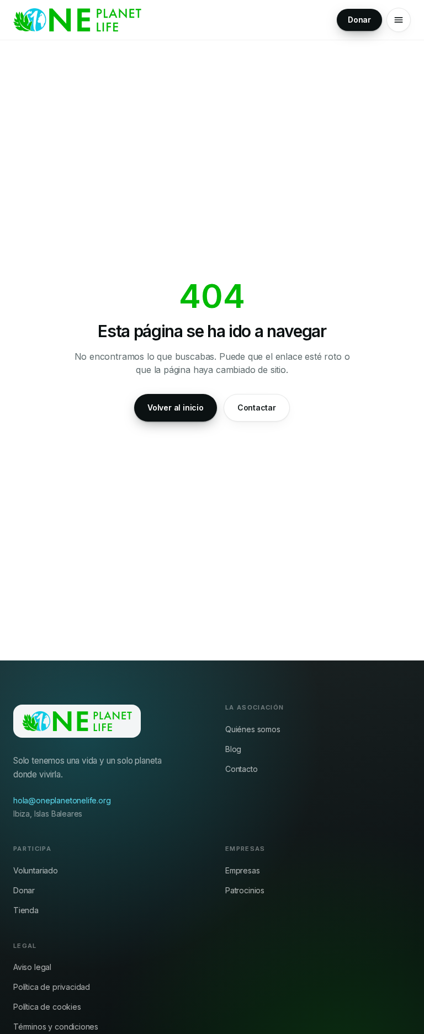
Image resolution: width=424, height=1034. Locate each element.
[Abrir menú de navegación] (398, 20)
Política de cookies (47, 1006)
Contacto (241, 769)
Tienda (26, 910)
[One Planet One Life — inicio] (77, 19)
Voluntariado (35, 870)
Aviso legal (32, 967)
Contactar (256, 407)
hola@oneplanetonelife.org (62, 800)
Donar (359, 19)
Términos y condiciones (55, 1026)
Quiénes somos (252, 729)
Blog (233, 749)
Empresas (242, 870)
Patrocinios (244, 890)
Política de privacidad (51, 987)
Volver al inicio (175, 407)
